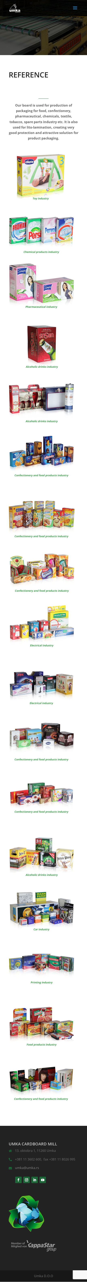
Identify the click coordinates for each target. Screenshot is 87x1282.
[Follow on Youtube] (42, 1180)
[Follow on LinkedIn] (34, 1180)
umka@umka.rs (27, 1168)
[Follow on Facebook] (18, 1180)
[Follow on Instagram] (26, 1180)
